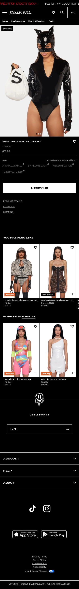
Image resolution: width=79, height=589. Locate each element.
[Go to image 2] (38, 134)
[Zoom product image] (39, 81)
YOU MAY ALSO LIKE (18, 237)
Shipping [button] (8, 212)
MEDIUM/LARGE (62, 165)
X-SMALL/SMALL (12, 165)
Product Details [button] (12, 201)
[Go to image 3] (40, 134)
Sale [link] (51, 21)
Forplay (7, 147)
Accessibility (39, 567)
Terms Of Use (40, 560)
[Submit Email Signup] (68, 429)
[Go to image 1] (36, 134)
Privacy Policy (39, 557)
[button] (4, 12)
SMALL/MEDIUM (37, 165)
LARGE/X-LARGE (12, 172)
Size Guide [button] (9, 207)
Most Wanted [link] (36, 21)
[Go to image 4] (43, 134)
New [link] (5, 21)
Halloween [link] (18, 21)
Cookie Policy (39, 564)
